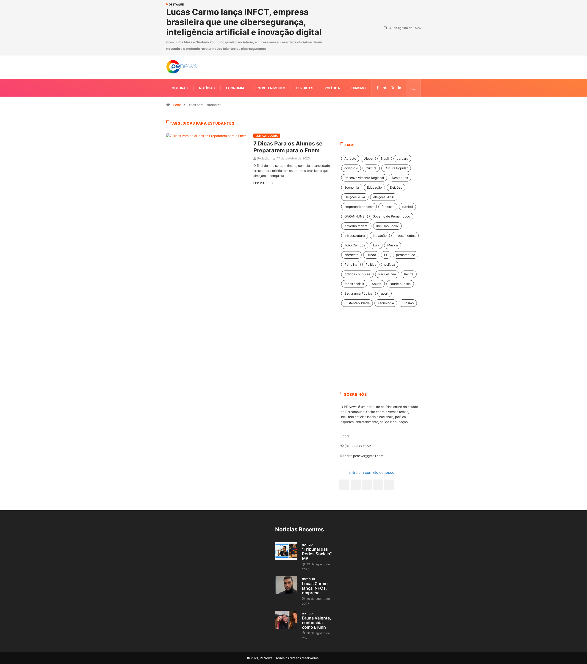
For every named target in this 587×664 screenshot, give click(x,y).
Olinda (371, 255)
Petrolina (350, 264)
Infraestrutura (354, 235)
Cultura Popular (396, 168)
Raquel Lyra (387, 274)
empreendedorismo (359, 207)
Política (332, 88)
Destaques (400, 178)
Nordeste (351, 255)
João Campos (354, 245)
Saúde (377, 284)
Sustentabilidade (357, 303)
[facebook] (378, 88)
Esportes (304, 88)
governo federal (356, 226)
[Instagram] (378, 485)
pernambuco (405, 255)
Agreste (350, 158)
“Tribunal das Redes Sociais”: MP (317, 554)
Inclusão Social (387, 226)
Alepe (368, 158)
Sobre (345, 436)
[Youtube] (389, 485)
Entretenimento (270, 88)
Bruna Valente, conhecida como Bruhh (316, 623)
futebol (407, 207)
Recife (408, 274)
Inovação (380, 235)
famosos (388, 207)
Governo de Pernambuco (391, 216)
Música (392, 245)
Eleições (396, 187)
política (389, 264)
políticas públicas (357, 274)
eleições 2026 (383, 197)
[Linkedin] (399, 88)
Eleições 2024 (354, 197)
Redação (263, 158)
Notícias (207, 88)
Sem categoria (267, 135)
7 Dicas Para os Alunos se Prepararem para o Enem (287, 147)
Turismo (358, 88)
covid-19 (351, 168)
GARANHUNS (354, 216)
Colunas (180, 88)
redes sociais (354, 284)
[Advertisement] (381, 355)
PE (386, 255)
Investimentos (405, 235)
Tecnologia (386, 303)
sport (384, 293)
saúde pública (400, 284)
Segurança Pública (358, 293)
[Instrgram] (392, 88)
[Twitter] (384, 88)
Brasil (385, 158)
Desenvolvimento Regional (364, 178)
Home (177, 105)
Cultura (371, 168)
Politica (370, 264)
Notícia (307, 544)
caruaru (402, 158)
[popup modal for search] (413, 88)
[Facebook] (344, 485)
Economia (235, 88)
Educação (374, 187)
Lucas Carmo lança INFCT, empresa (315, 588)
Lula (376, 245)
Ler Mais (260, 183)
